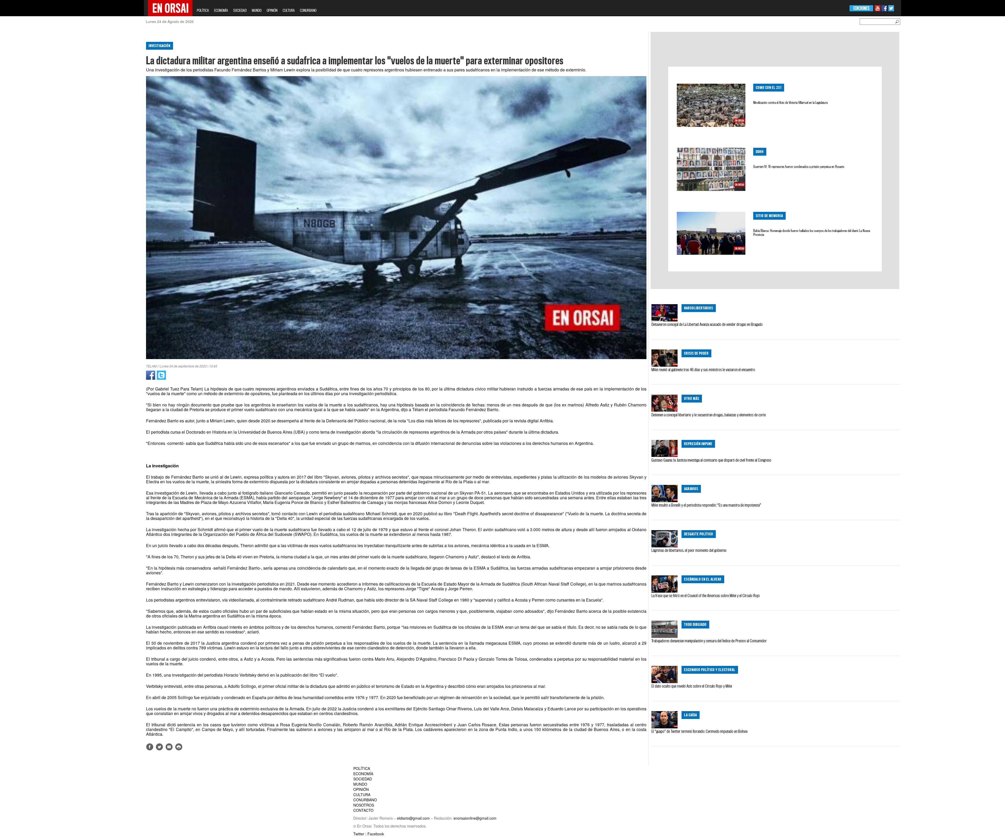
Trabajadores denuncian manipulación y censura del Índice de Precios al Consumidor (709, 640)
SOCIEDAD (240, 10)
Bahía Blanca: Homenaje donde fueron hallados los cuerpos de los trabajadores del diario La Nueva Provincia (811, 233)
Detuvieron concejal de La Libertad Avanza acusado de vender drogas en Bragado (707, 324)
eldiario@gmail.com (413, 818)
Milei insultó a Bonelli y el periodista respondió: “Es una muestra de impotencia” (706, 505)
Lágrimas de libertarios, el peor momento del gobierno (689, 550)
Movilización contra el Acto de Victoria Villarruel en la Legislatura (790, 102)
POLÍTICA (203, 10)
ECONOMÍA (221, 10)
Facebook (375, 833)
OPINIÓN (272, 10)
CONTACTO (363, 810)
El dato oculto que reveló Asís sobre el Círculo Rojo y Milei (691, 686)
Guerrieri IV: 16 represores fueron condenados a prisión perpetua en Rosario (798, 167)
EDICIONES (861, 8)
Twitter (358, 833)
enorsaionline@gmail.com (475, 818)
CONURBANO (308, 10)
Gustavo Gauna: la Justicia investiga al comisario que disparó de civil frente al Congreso (711, 460)
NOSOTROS (363, 805)
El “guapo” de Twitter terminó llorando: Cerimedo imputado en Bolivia (699, 731)
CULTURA (289, 10)
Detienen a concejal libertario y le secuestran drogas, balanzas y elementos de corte (708, 414)
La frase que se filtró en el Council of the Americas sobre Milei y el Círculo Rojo (705, 595)
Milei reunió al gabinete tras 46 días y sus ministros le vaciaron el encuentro (703, 369)
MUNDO (256, 10)
